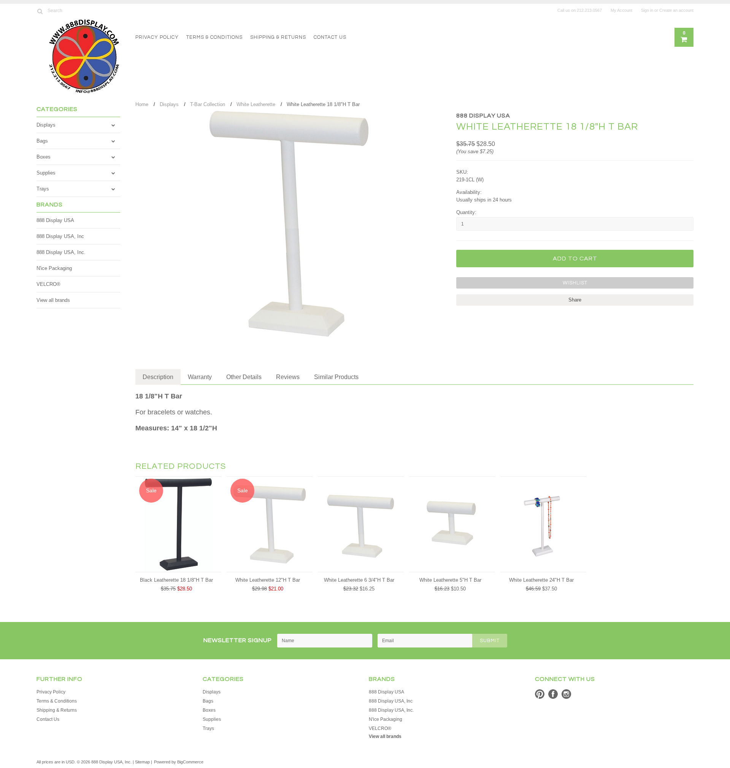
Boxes (43, 157)
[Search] (39, 11)
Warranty (200, 377)
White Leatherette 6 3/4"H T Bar (359, 580)
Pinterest (539, 694)
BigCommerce (190, 762)
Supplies (46, 173)
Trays (42, 189)
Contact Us (330, 37)
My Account (621, 10)
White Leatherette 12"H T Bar (267, 580)
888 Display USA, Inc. (61, 252)
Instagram (566, 694)
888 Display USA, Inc (60, 236)
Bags (42, 141)
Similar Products (336, 377)
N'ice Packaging (54, 268)
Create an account (676, 10)
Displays (46, 125)
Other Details (244, 377)
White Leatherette (255, 104)
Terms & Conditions (214, 37)
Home (141, 104)
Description (158, 377)
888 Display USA (55, 220)
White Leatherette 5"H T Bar (450, 580)
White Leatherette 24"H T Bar (541, 580)
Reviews (288, 377)
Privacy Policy (157, 37)
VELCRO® (48, 284)
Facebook (553, 694)
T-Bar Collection (207, 104)
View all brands (53, 300)
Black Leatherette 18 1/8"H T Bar (176, 580)
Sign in (647, 10)
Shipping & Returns (278, 37)
